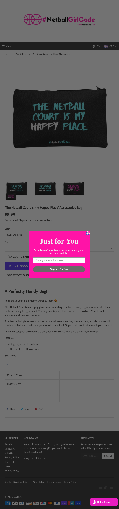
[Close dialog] (87, 233)
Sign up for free (59, 269)
